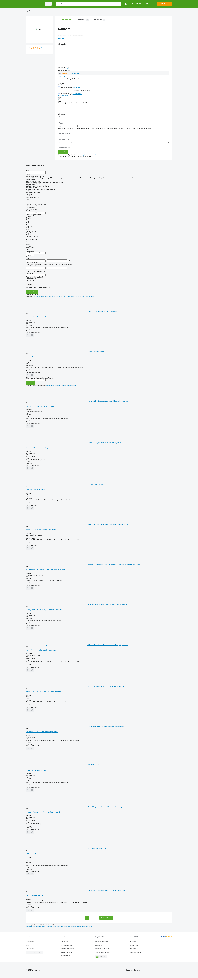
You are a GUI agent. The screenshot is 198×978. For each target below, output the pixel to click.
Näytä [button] (70, 87)
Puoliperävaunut (62, 926)
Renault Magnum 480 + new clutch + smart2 (43, 812)
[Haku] (57, 4)
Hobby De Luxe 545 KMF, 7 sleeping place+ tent (44, 610)
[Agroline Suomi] (34, 4)
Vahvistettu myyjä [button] (64, 67)
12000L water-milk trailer (35, 895)
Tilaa (30, 383)
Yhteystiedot (30, 948)
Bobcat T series (32, 357)
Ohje (27, 945)
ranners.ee (61, 76)
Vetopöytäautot (31, 926)
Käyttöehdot (64, 941)
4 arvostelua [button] (44, 48)
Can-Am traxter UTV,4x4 (35, 490)
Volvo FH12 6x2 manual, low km (38, 317)
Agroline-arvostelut (67, 952)
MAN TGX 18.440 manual (36, 770)
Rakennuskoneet (83, 926)
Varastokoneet (72, 926)
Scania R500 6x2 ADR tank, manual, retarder (43, 692)
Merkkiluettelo (65, 955)
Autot (90, 926)
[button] (71, 79)
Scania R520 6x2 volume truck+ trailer (41, 406)
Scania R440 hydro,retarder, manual (40, 448)
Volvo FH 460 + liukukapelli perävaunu (41, 530)
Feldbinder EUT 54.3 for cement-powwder (42, 732)
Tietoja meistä (30, 941)
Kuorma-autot (41, 926)
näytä (30, 284)
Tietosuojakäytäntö (67, 945)
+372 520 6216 (77, 87)
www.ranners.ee (63, 95)
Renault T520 (31, 854)
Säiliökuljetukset (51, 926)
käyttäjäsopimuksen (101, 155)
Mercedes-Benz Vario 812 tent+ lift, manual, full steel (46, 570)
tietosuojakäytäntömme (85, 155)
